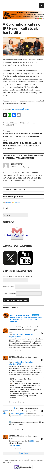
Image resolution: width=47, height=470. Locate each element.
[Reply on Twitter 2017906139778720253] (10, 350)
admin (33, 123)
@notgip (29, 411)
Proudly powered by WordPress (15, 460)
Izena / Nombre (8, 287)
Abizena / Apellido (9, 294)
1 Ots (10, 332)
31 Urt (36, 411)
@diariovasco (16, 445)
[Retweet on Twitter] (14, 327)
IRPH (12, 125)
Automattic (7, 462)
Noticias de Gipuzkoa (17, 411)
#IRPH (31, 441)
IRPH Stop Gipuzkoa (16, 330)
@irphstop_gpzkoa (31, 330)
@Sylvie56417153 (15, 337)
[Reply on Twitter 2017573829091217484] (10, 429)
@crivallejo (29, 335)
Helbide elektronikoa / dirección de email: (17, 277)
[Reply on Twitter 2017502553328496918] (10, 448)
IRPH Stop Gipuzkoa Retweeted (27, 327)
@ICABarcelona (18, 335)
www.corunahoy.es (20, 109)
